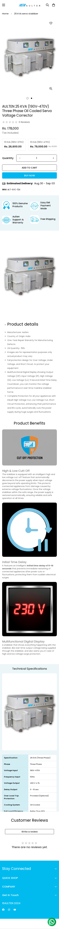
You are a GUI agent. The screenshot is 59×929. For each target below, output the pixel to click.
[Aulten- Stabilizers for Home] (29, 5)
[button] (53, 5)
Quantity (7, 158)
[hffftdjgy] (3, 910)
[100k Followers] (9, 910)
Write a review (29, 831)
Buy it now (29, 175)
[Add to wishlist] (51, 23)
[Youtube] (15, 910)
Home (5, 13)
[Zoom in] (51, 88)
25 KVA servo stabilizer (26, 13)
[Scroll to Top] (54, 914)
